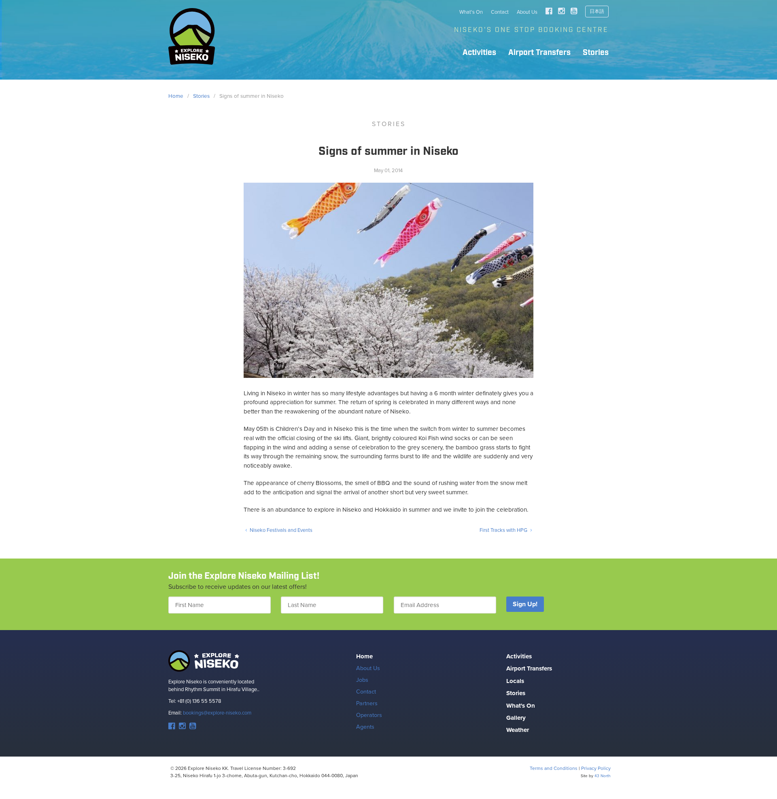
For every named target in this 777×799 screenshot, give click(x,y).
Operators (369, 714)
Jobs (362, 679)
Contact (500, 12)
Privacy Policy (596, 768)
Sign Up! (525, 604)
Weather (517, 729)
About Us (527, 12)
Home (364, 656)
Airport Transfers (539, 53)
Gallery (516, 717)
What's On (471, 12)
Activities (479, 53)
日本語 (597, 11)
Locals (515, 681)
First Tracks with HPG (504, 530)
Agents (365, 726)
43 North (602, 776)
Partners (367, 703)
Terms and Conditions (553, 768)
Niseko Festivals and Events (280, 530)
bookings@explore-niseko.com (217, 713)
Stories (596, 53)
